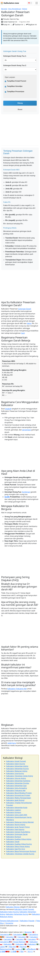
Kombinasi (26, 492)
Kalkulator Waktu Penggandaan (18, 798)
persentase (26, 430)
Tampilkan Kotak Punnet (16, 81)
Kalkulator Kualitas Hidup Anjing (18, 839)
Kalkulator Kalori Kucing (15, 764)
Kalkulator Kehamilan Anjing (17, 766)
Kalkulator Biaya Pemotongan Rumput (21, 851)
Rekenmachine (5, 949)
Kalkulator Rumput (13, 837)
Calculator (10, 937)
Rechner (23, 947)
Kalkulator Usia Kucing (15, 773)
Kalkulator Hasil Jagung (15, 829)
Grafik (7, 497)
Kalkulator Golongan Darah (17, 834)
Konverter (9, 923)
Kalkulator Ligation (13, 810)
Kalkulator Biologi (13, 907)
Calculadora (17, 934)
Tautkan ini (18, 24)
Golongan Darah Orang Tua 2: (14, 65)
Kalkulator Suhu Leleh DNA (16, 815)
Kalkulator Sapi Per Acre (15, 849)
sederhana (11, 743)
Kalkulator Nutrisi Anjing (15, 824)
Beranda (4, 9)
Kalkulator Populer (27, 921)
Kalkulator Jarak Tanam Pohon (18, 827)
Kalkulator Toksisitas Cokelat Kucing (20, 854)
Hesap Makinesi (19, 942)
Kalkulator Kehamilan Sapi (16, 786)
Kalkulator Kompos (13, 812)
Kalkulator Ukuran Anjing (16, 778)
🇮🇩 (29, 3)
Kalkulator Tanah (12, 841)
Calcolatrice (4, 934)
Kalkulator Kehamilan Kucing (17, 768)
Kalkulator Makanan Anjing (16, 771)
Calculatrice (4, 942)
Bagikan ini (32, 24)
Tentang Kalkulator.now (9, 921)
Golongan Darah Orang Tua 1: (14, 56)
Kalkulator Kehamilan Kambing (18, 781)
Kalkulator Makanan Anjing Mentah (20, 822)
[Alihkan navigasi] (36, 3)
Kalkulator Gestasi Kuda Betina (18, 832)
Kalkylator (32, 944)
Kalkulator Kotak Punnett (16, 761)
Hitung (20, 103)
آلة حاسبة (19, 949)
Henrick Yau (14, 19)
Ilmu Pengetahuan (14, 9)
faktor (29, 323)
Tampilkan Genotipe (14, 86)
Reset (20, 109)
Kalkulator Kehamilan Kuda (16, 807)
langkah (8, 409)
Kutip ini (6, 24)
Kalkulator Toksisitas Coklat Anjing (19, 776)
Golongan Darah (24, 309)
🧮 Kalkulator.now (10, 3)
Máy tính (12, 947)
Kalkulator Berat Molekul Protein (19, 793)
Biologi (24, 9)
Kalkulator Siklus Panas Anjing (18, 846)
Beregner (28, 932)
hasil (23, 333)
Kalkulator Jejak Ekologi (15, 800)
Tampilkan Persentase (15, 91)
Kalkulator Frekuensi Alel (17, 689)
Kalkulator (34, 942)
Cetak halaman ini (10, 22)
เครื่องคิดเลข (31, 949)
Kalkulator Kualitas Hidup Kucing (19, 844)
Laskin (2, 947)
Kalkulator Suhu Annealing (16, 788)
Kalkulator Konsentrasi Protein (18, 795)
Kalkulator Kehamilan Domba (17, 783)
